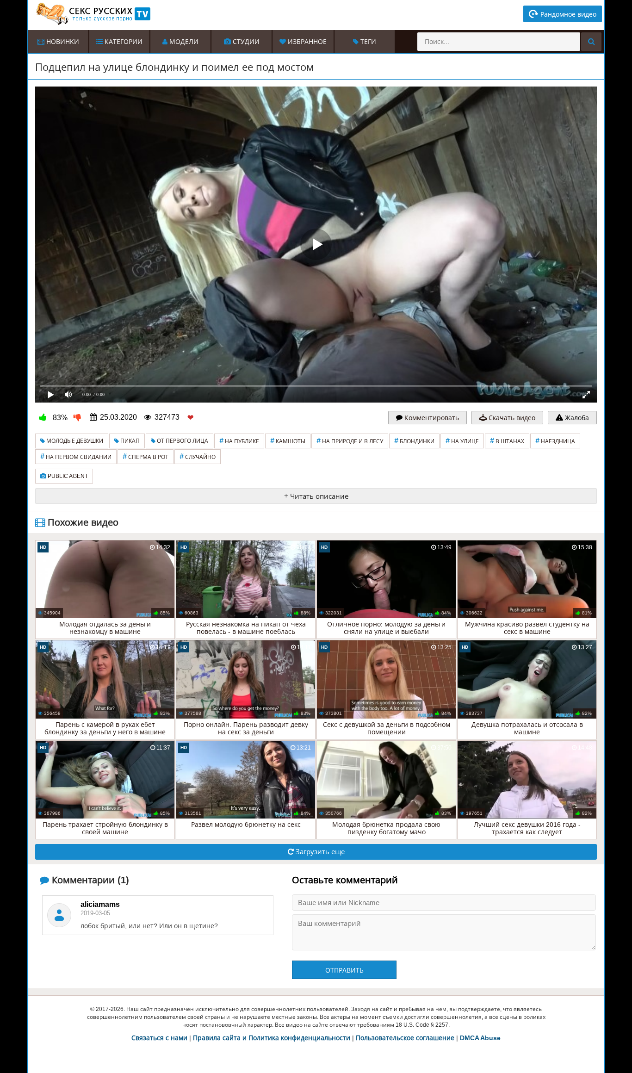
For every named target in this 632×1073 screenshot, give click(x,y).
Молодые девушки (74, 441)
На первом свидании (76, 456)
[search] (591, 41)
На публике (239, 441)
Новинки (61, 41)
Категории (123, 41)
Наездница (555, 441)
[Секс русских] (92, 13)
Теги (367, 41)
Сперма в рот (145, 456)
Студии (245, 41)
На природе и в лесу (349, 441)
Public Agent (67, 476)
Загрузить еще (319, 852)
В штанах (507, 441)
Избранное (306, 41)
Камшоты (287, 441)
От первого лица (181, 441)
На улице (462, 441)
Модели (182, 41)
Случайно (198, 456)
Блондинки (414, 441)
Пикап (129, 441)
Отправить (344, 970)
